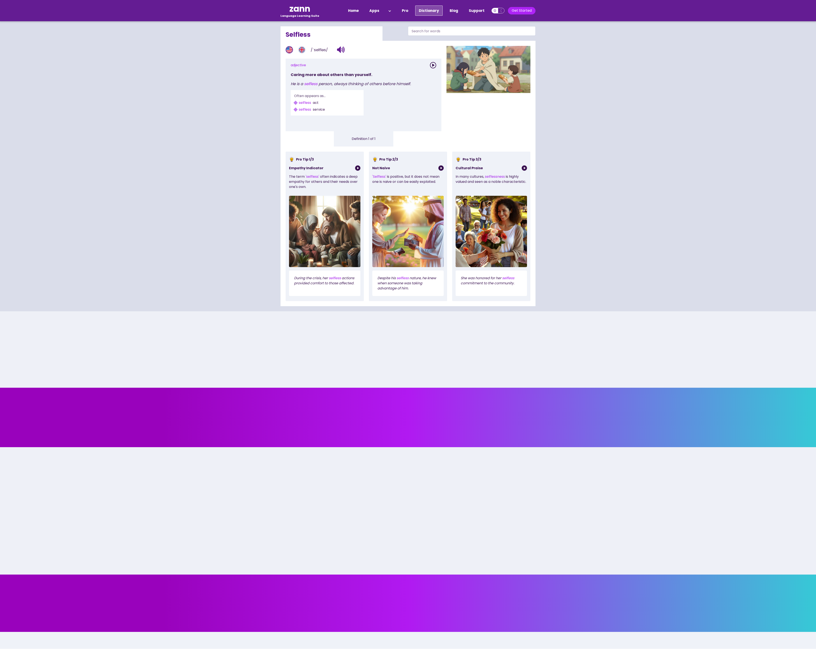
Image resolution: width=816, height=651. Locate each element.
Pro (405, 10)
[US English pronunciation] (289, 50)
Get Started (522, 10)
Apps (374, 10)
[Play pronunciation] (433, 65)
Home (353, 10)
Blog (454, 10)
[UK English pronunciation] (302, 50)
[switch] (498, 10)
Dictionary (429, 10)
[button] (341, 49)
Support (476, 10)
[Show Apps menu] (390, 11)
